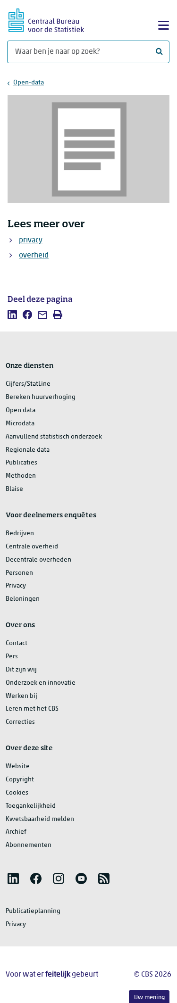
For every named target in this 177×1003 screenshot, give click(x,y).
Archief (16, 832)
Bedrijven (20, 534)
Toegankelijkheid (31, 806)
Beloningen (23, 599)
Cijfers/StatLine (28, 384)
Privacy (16, 586)
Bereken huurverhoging (41, 397)
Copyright (20, 780)
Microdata (20, 424)
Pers (12, 657)
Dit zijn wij (21, 670)
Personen (19, 573)
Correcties (20, 722)
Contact (16, 643)
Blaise (14, 489)
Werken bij (21, 696)
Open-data (28, 83)
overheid (34, 255)
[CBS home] (46, 19)
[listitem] (12, 314)
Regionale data (28, 450)
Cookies (17, 793)
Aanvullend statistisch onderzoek (54, 437)
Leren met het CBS (32, 709)
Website (18, 766)
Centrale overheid (32, 547)
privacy (30, 240)
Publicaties (21, 463)
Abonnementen (28, 845)
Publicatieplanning (33, 911)
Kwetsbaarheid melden (40, 819)
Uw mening (149, 998)
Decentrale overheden (38, 560)
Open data (20, 410)
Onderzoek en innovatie (41, 683)
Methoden (21, 476)
